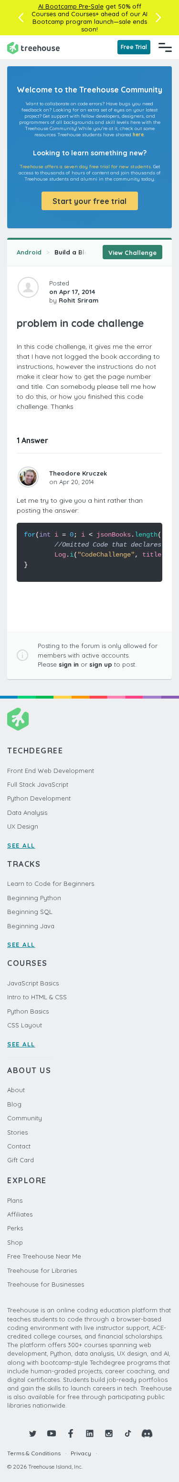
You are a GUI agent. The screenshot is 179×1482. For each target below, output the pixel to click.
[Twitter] (32, 1433)
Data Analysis (27, 812)
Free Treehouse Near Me (44, 1256)
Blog (14, 1104)
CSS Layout (24, 1025)
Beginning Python (34, 898)
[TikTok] (128, 1433)
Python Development (39, 798)
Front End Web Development (50, 770)
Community (24, 1118)
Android (29, 252)
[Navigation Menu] (165, 47)
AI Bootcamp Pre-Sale (71, 6)
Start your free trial (89, 201)
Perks (15, 1228)
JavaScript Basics (33, 983)
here (138, 135)
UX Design (22, 826)
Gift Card (20, 1160)
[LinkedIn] (89, 1433)
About (16, 1090)
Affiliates (19, 1214)
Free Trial (134, 47)
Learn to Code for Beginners (50, 883)
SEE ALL (21, 845)
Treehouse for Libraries (42, 1270)
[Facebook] (70, 1433)
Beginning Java (30, 926)
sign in (69, 664)
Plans (14, 1200)
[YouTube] (51, 1433)
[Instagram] (109, 1433)
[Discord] (147, 1433)
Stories (17, 1132)
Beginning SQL (30, 911)
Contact (19, 1146)
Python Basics (28, 1011)
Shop (15, 1242)
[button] (20, 17)
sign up (100, 664)
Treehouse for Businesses (45, 1284)
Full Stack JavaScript (37, 784)
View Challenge (132, 252)
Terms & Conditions (34, 1453)
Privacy (81, 1453)
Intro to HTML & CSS (37, 997)
